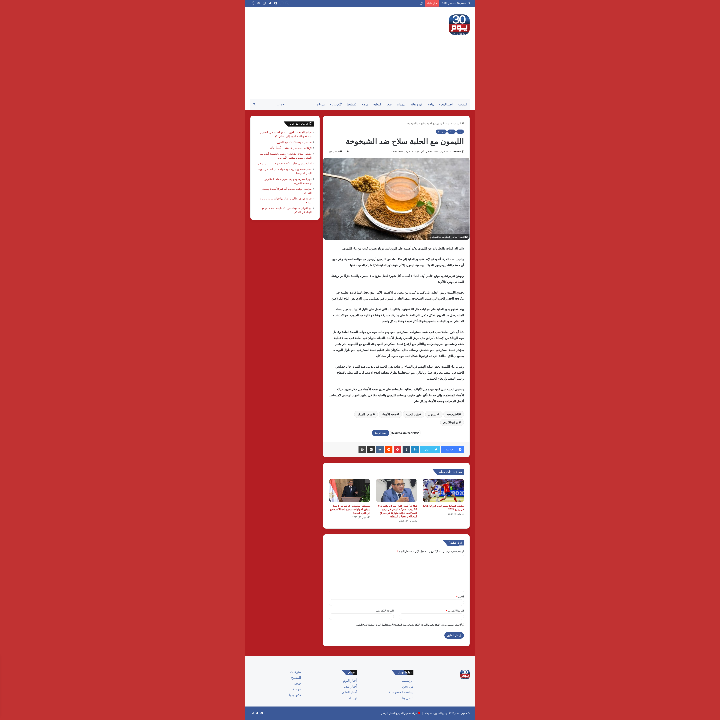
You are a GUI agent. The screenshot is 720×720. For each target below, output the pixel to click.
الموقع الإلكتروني (385, 610)
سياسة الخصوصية (401, 692)
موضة (365, 104)
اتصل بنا (407, 698)
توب (448, 123)
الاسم (460, 596)
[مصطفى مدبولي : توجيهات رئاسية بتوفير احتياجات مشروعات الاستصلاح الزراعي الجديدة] (349, 490)
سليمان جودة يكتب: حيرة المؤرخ (294, 142)
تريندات (401, 104)
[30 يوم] (459, 24)
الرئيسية (462, 104)
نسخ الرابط (380, 433)
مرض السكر (365, 414)
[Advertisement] (360, 70)
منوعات (321, 104)
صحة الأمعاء (389, 414)
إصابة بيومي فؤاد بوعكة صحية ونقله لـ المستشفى (284, 163)
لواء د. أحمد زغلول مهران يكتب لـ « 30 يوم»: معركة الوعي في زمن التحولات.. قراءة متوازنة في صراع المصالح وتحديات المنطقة (397, 511)
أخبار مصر (350, 686)
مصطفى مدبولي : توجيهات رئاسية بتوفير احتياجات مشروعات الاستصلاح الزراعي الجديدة (350, 509)
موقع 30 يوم (451, 422)
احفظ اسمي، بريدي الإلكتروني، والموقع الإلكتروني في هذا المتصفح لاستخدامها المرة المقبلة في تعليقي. (408, 624)
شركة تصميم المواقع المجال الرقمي (399, 713)
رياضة (431, 104)
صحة (389, 104)
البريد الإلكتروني (455, 610)
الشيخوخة (452, 414)
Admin (457, 151)
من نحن (407, 686)
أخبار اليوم (447, 104)
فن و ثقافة (416, 104)
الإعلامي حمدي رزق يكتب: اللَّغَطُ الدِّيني (403, 3)
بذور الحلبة (412, 414)
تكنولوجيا (351, 104)
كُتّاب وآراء (336, 104)
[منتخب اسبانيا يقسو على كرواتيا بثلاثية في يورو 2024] (443, 490)
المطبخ (377, 104)
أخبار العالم (349, 692)
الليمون (432, 414)
